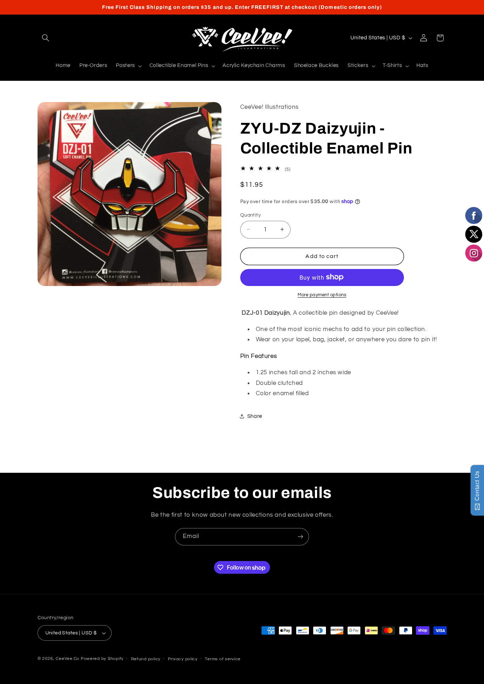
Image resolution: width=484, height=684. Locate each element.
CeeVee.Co (67, 659)
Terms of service (223, 659)
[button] (46, 38)
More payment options (322, 294)
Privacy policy (183, 659)
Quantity (250, 214)
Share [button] (254, 416)
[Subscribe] (300, 536)
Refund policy (146, 659)
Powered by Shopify (102, 659)
